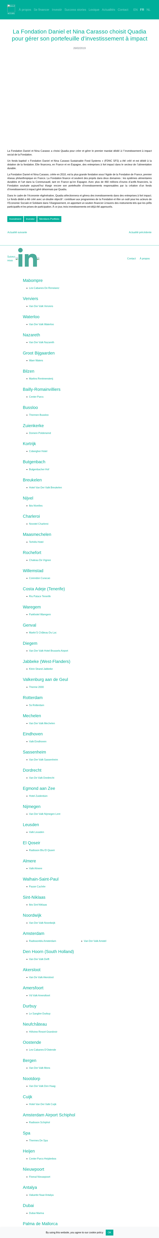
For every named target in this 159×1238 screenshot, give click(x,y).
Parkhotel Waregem (40, 614)
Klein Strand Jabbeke (41, 669)
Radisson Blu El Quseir (42, 850)
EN (135, 9)
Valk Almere (35, 868)
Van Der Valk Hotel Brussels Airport (48, 650)
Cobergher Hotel (38, 451)
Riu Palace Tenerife (40, 596)
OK (109, 1232)
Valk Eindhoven (37, 741)
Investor (30, 219)
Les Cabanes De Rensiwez (44, 288)
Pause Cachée (37, 886)
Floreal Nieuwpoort (39, 1176)
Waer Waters (36, 360)
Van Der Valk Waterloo (41, 324)
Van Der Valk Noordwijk (42, 923)
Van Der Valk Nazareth (41, 342)
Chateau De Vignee (40, 560)
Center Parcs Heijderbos (42, 1158)
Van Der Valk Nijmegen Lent (44, 814)
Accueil (11, 13)
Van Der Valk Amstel (95, 941)
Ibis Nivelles (36, 505)
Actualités (108, 9)
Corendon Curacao (39, 578)
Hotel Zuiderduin (38, 796)
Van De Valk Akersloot (41, 977)
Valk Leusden (36, 832)
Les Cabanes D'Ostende (42, 1049)
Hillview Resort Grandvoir (43, 1031)
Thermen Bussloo (39, 415)
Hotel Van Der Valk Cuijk (42, 1104)
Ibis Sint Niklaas (38, 904)
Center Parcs (36, 396)
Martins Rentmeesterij (41, 378)
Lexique (94, 9)
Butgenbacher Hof (39, 469)
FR (142, 9)
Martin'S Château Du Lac (43, 632)
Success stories (75, 9)
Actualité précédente (140, 232)
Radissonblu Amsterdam (42, 941)
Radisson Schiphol (39, 1122)
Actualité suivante (17, 232)
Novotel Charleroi (38, 524)
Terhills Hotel (36, 542)
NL (148, 9)
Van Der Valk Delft (39, 959)
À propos (25, 9)
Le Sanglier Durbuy (39, 1013)
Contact (123, 9)
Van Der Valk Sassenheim (43, 759)
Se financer (41, 9)
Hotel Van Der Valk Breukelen (45, 487)
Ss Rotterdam (36, 705)
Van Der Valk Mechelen (42, 723)
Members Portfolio (49, 219)
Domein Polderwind (40, 433)
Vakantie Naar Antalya (41, 1195)
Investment (15, 219)
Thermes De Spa (38, 1140)
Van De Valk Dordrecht (41, 777)
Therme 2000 (36, 687)
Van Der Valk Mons (39, 1068)
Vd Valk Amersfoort (39, 995)
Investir (57, 9)
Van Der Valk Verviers (41, 306)
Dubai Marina (36, 1213)
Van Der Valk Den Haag (42, 1086)
